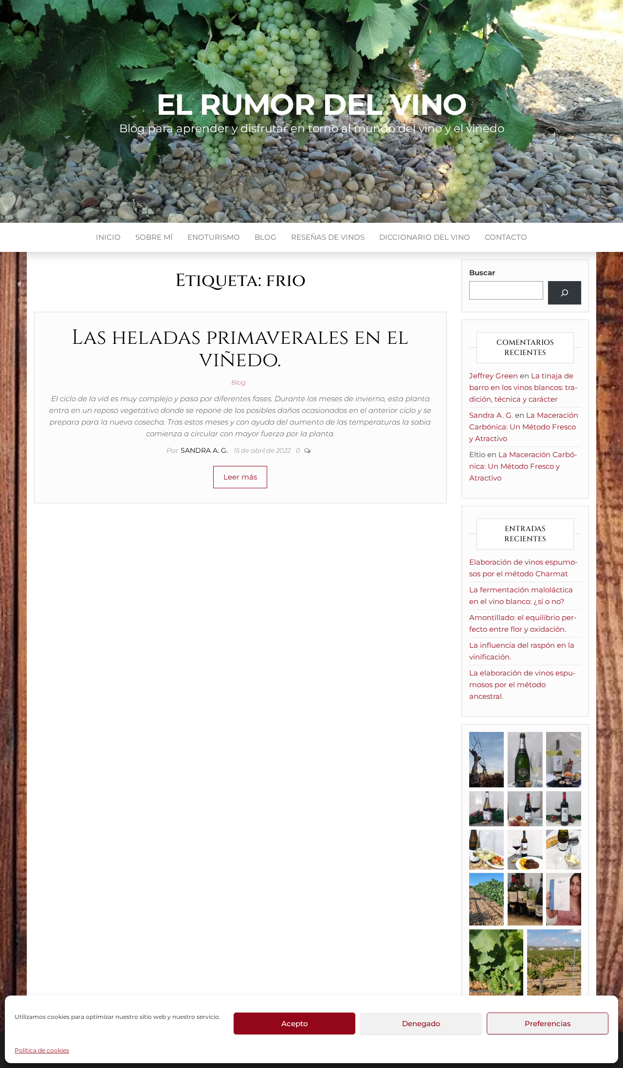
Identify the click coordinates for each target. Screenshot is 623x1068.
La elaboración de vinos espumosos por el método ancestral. (522, 684)
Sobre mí (154, 237)
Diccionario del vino (424, 237)
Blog (265, 237)
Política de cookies (42, 1050)
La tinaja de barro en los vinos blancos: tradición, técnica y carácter (523, 387)
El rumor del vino (311, 104)
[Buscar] (564, 292)
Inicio (108, 237)
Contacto (506, 237)
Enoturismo (213, 237)
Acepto (294, 1023)
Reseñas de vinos (328, 237)
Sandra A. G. (205, 450)
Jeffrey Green (493, 375)
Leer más (240, 476)
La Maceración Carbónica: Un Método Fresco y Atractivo (523, 426)
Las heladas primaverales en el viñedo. (240, 349)
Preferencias (548, 1023)
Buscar (482, 272)
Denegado (421, 1023)
